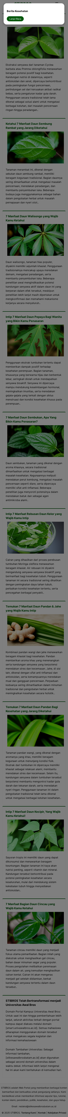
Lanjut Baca (15, 19)
